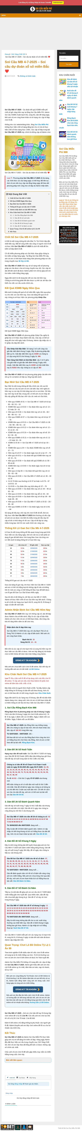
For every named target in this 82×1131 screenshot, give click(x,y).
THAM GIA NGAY (58, 2)
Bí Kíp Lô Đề (24, 261)
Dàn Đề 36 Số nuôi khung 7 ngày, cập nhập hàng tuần (68, 109)
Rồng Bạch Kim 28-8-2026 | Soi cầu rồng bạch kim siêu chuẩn (68, 123)
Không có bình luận (27, 76)
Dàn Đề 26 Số (41, 834)
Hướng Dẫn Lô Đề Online (39, 1002)
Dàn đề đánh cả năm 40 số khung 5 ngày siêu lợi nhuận (72, 82)
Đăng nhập (9, 1093)
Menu (4, 15)
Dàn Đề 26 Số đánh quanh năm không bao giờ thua (72, 135)
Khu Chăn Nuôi (44, 693)
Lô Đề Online (34, 669)
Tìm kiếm (62, 53)
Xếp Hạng (32, 1077)
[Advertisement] (41, 33)
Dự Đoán (22, 1077)
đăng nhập (18, 1084)
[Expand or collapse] (49, 194)
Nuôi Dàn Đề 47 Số (20, 928)
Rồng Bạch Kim (28, 743)
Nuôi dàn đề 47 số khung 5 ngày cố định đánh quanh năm (68, 95)
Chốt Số (12, 1077)
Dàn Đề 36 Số (18, 795)
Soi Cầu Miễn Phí (41, 125)
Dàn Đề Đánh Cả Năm (21, 881)
